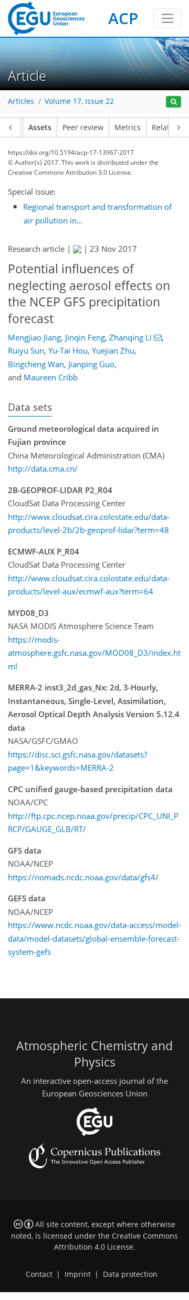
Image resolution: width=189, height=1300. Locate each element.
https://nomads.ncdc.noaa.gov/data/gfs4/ (83, 877)
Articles (21, 101)
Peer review (82, 127)
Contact (39, 1274)
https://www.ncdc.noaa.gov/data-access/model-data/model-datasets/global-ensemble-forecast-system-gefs (94, 938)
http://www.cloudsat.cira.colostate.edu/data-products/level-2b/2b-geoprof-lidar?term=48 (89, 524)
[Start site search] (173, 102)
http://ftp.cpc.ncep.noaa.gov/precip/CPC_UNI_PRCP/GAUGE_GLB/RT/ (93, 823)
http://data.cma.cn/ (43, 468)
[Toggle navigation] (167, 18)
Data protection (130, 1274)
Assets (39, 127)
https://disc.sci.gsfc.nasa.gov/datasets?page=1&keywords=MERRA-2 (77, 761)
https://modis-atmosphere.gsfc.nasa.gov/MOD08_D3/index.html (94, 653)
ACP (123, 18)
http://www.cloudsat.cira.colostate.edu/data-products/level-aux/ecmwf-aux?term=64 (89, 585)
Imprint (78, 1274)
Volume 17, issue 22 (79, 101)
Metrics (127, 127)
